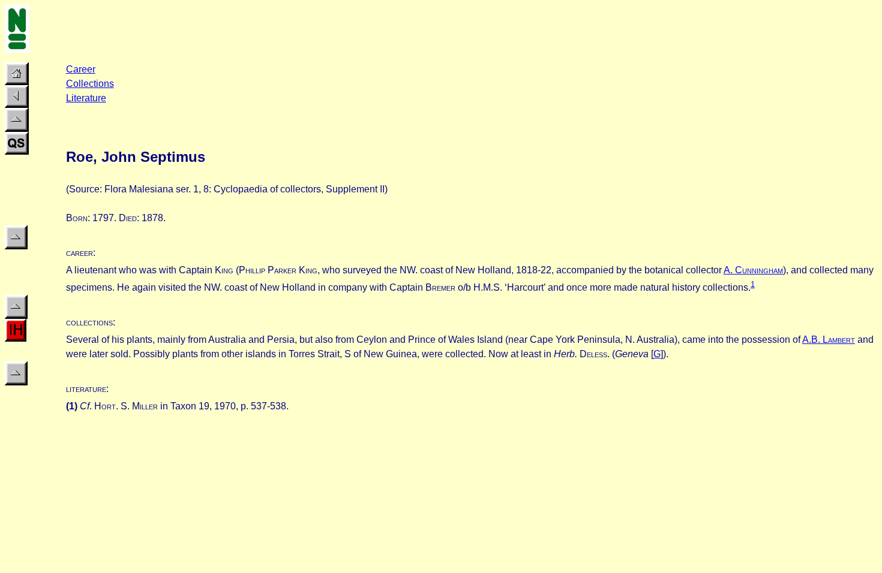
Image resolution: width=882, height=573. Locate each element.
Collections (90, 84)
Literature (86, 98)
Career (80, 69)
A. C (753, 270)
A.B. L (828, 339)
